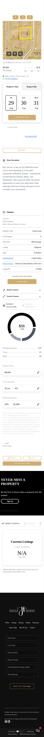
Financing (35, 623)
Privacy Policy (12, 734)
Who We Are (23, 627)
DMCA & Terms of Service (28, 734)
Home (7, 623)
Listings (13, 623)
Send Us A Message (22, 686)
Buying (21, 623)
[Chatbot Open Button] (37, 730)
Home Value (13, 627)
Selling (28, 623)
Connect (32, 627)
